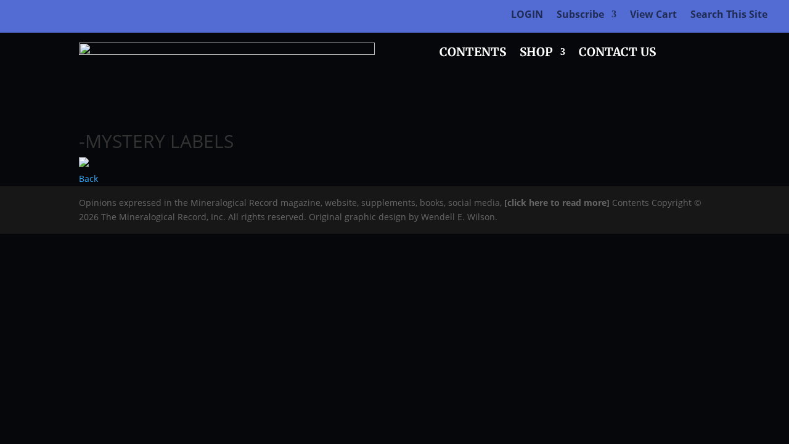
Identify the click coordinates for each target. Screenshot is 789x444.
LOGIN (527, 15)
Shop (536, 53)
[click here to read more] (558, 202)
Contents (472, 53)
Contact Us (617, 53)
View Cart (653, 15)
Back (88, 178)
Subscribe (580, 15)
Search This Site (728, 15)
